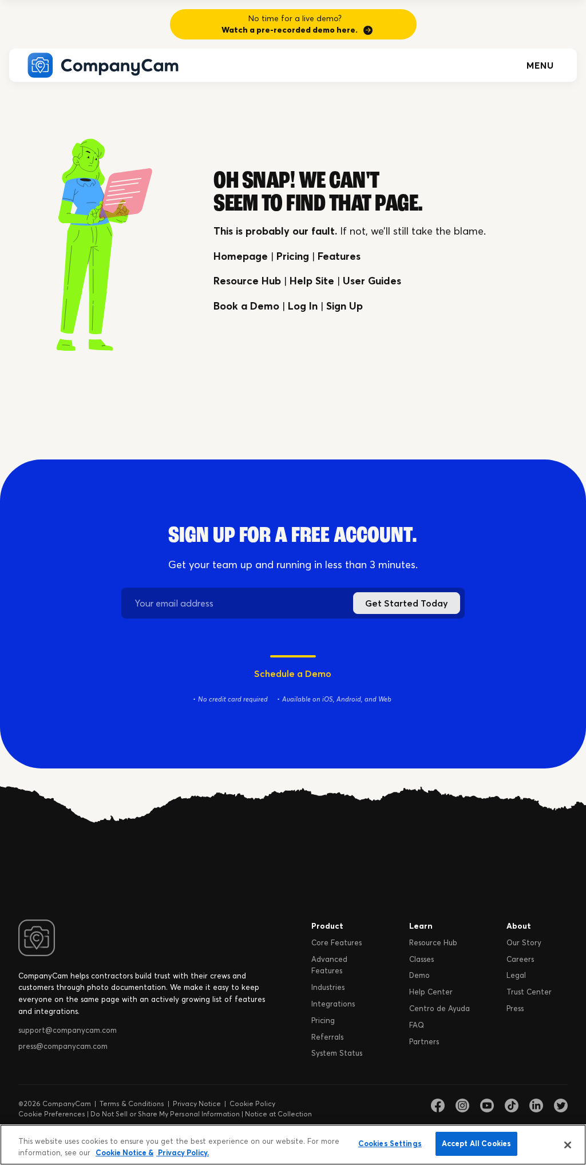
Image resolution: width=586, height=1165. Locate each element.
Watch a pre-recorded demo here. (289, 30)
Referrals (327, 1036)
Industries (328, 987)
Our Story (523, 942)
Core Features (336, 942)
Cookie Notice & (124, 1152)
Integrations (333, 1003)
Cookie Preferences (51, 1113)
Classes (421, 959)
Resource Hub (247, 280)
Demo (419, 975)
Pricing (292, 256)
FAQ (416, 1024)
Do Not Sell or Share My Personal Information (165, 1113)
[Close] (567, 1145)
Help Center (431, 991)
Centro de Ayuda (439, 1008)
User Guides (372, 280)
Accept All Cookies (476, 1143)
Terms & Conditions (132, 1103)
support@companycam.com (67, 1030)
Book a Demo (246, 305)
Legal (516, 975)
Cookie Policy (252, 1103)
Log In (303, 305)
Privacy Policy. (182, 1152)
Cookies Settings (390, 1143)
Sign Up (344, 305)
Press (515, 1008)
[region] (293, 1144)
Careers (520, 959)
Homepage (240, 256)
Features (339, 256)
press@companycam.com (63, 1046)
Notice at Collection (278, 1113)
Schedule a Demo (292, 673)
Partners (424, 1041)
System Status (336, 1052)
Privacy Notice (197, 1103)
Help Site (312, 280)
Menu (540, 65)
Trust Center (529, 991)
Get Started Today (406, 603)
